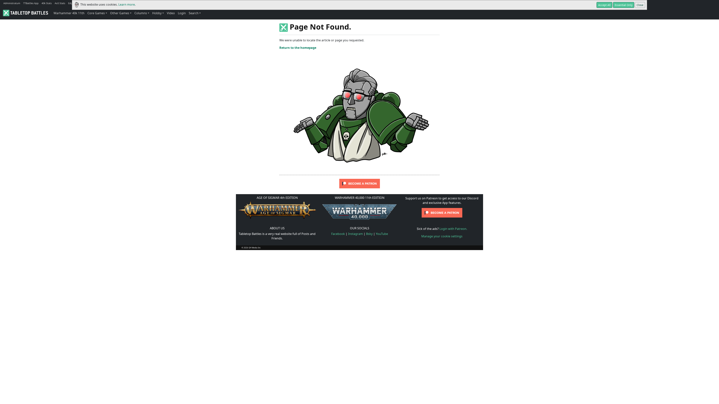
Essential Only (623, 5)
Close (640, 5)
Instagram (355, 234)
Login (182, 13)
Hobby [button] (157, 13)
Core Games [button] (96, 13)
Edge (71, 3)
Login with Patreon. (453, 229)
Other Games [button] (119, 13)
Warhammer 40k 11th (69, 13)
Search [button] (193, 13)
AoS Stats (60, 3)
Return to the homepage (297, 48)
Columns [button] (140, 13)
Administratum (11, 3)
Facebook (338, 234)
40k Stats (47, 3)
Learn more (126, 4)
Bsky (369, 234)
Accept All (604, 5)
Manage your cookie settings (441, 236)
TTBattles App (31, 3)
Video (171, 13)
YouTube (382, 234)
